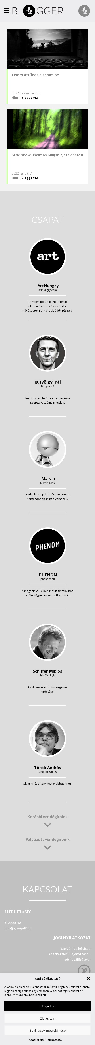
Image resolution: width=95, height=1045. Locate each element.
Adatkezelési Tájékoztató (45, 1040)
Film (15, 97)
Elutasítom (47, 1018)
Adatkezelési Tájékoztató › (70, 954)
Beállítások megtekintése (47, 1030)
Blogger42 (29, 97)
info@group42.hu (17, 928)
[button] (88, 978)
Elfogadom (47, 1006)
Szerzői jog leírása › (75, 948)
